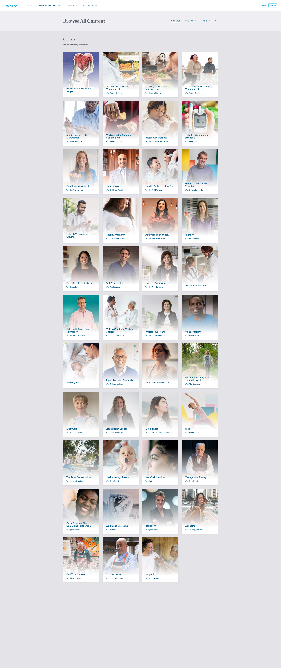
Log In (263, 5)
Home (31, 5)
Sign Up (273, 5)
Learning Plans (209, 21)
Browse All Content (50, 5)
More (81, 93)
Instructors (90, 5)
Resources (72, 5)
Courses (175, 21)
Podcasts (190, 21)
